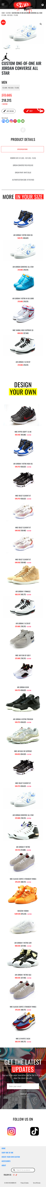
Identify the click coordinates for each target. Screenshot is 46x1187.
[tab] (22, 149)
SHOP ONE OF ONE (7, 1152)
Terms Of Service (36, 1183)
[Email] (22, 121)
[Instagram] (11, 121)
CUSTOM (8, 13)
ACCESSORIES (6, 1161)
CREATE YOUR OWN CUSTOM (11, 1157)
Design (23, 388)
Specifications (22, 149)
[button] (41, 24)
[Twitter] (7, 121)
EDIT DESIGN (10, 111)
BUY (31, 111)
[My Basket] (42, 4)
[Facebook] (3, 121)
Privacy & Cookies (25, 1183)
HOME (3, 13)
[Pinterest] (15, 121)
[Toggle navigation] (3, 4)
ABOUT (4, 1165)
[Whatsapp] (19, 121)
